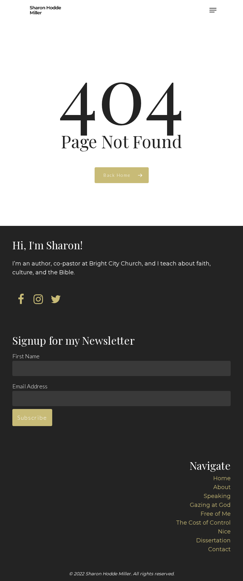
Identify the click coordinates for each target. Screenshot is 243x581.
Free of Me (216, 513)
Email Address (29, 386)
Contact (219, 549)
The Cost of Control (203, 522)
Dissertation (213, 540)
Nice (224, 531)
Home (222, 478)
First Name (26, 356)
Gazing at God (210, 504)
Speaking (217, 496)
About (222, 487)
